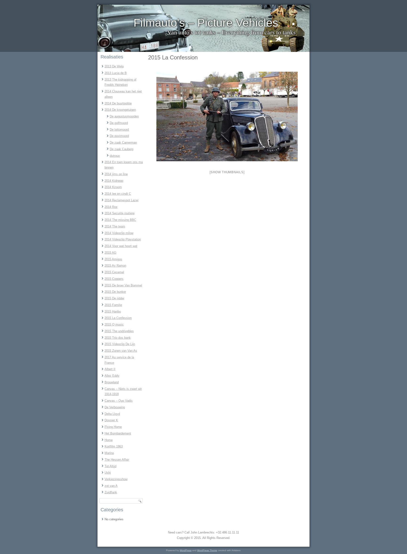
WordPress (185, 550)
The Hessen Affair (117, 459)
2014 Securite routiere (119, 213)
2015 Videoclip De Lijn (120, 344)
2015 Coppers (114, 279)
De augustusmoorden (124, 116)
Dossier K (111, 420)
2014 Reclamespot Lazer (121, 200)
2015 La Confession (118, 318)
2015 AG (110, 252)
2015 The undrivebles (119, 331)
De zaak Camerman (123, 142)
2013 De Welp (114, 66)
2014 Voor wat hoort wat (121, 246)
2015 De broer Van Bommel (123, 285)
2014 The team (115, 226)
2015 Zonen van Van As (121, 350)
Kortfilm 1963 (114, 446)
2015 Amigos (113, 259)
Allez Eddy (112, 375)
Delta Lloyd (112, 414)
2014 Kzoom (113, 187)
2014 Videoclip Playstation (123, 239)
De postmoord (119, 136)
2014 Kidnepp (114, 180)
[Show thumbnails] (227, 172)
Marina (109, 453)
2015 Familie (113, 305)
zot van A (111, 486)
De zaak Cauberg (121, 149)
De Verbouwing (115, 407)
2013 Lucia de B (116, 73)
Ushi (108, 472)
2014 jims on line (116, 174)
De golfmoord (119, 123)
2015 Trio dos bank (118, 337)
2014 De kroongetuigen (120, 110)
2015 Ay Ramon (115, 265)
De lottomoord (119, 129)
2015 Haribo (113, 311)
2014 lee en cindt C (118, 193)
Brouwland (112, 382)
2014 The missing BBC (120, 220)
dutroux (115, 155)
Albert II (110, 369)
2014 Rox (111, 207)
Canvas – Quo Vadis (119, 400)
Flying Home (113, 427)
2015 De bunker (115, 292)
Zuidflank (111, 492)
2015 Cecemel (114, 272)
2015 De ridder (114, 298)
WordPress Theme (207, 550)
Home (109, 440)
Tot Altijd (110, 466)
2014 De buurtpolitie (118, 103)
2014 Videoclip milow (119, 233)
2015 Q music (114, 324)
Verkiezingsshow (116, 479)
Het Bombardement (118, 433)
